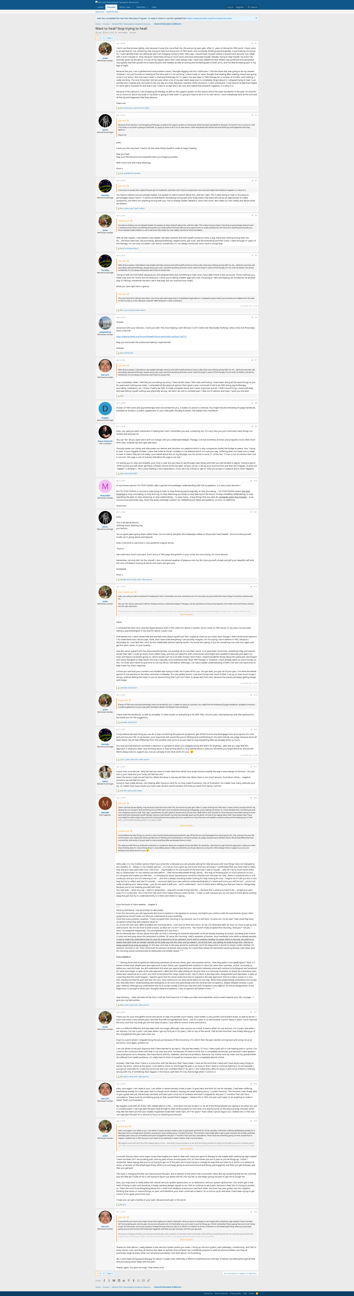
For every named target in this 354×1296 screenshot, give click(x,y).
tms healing (122, 32)
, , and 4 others (135, 108)
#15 (255, 767)
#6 (256, 317)
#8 (256, 403)
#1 (256, 43)
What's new (124, 7)
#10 (255, 481)
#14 (255, 729)
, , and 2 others (132, 208)
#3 (256, 180)
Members (141, 7)
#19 (255, 1121)
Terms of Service (221, 1293)
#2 (256, 115)
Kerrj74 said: (123, 1126)
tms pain (133, 32)
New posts (99, 11)
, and (130, 173)
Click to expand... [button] (187, 614)
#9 (256, 426)
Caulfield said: (123, 221)
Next (109, 38)
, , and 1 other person (136, 579)
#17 (255, 1012)
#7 (256, 360)
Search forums (112, 11)
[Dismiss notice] (256, 18)
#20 (255, 1212)
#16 (255, 798)
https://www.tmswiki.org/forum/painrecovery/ (209, 18)
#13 (255, 695)
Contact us (208, 1293)
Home (100, 7)
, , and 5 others (131, 791)
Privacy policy (235, 1293)
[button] (132, 7)
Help (154, 7)
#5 (256, 255)
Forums (111, 7)
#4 (256, 215)
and (129, 248)
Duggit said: (123, 700)
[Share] (252, 43)
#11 (255, 512)
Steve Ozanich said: (126, 592)
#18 (255, 1084)
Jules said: (122, 120)
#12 (255, 586)
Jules (99, 32)
